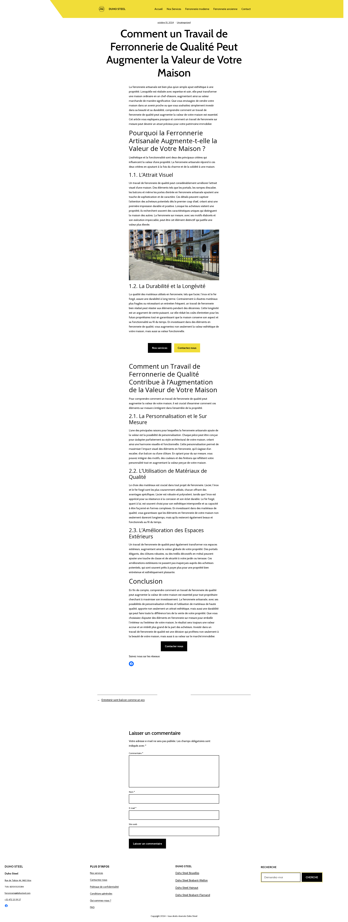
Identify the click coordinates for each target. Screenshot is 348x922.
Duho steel (117, 9)
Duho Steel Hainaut (186, 887)
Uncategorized (184, 22)
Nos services (159, 348)
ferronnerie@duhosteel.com (17, 893)
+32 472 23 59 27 (13, 899)
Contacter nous (174, 646)
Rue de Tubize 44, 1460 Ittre (18, 880)
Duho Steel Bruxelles (187, 873)
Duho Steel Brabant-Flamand (192, 895)
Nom (132, 792)
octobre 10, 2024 (166, 22)
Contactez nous (187, 348)
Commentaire (136, 753)
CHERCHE (312, 877)
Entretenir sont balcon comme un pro (123, 700)
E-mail (132, 808)
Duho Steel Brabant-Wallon (191, 880)
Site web (133, 824)
